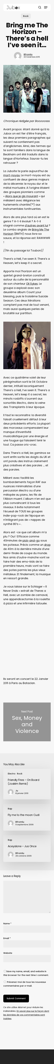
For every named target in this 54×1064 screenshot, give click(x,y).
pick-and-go (31, 540)
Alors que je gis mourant (21, 196)
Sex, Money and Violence (27, 722)
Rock (25, 16)
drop (47, 545)
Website (7, 953)
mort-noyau (11, 175)
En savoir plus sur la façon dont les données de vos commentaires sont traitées (26, 1015)
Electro (11, 773)
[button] (45, 7)
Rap (10, 808)
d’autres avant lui (36, 225)
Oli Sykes (32, 284)
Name (7, 923)
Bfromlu (28, 54)
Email (7, 938)
